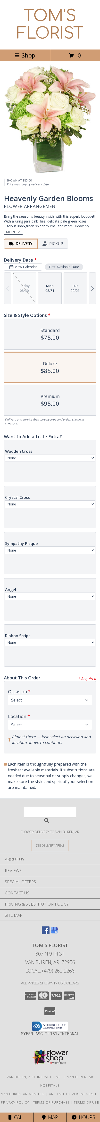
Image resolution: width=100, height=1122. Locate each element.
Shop (28, 55)
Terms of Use (86, 1102)
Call (18, 1117)
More (11, 232)
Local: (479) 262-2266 (50, 970)
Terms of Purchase (51, 1102)
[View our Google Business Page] (54, 932)
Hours (85, 1117)
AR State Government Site (74, 1094)
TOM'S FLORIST (50, 24)
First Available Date (64, 266)
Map (52, 1117)
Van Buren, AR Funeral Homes (35, 1077)
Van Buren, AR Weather (23, 1094)
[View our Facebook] (46, 932)
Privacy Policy (15, 1102)
